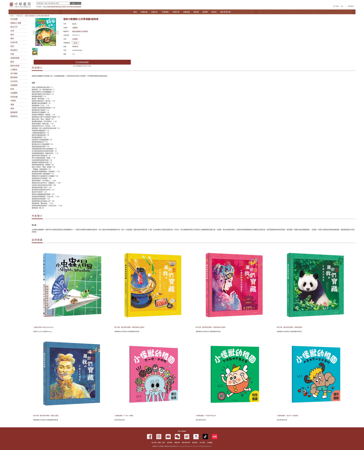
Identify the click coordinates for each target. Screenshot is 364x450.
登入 (342, 6)
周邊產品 (14, 116)
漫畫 (12, 104)
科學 (12, 89)
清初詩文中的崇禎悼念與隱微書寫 (71, 7)
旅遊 (12, 108)
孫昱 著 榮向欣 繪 (119, 420)
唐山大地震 (46, 7)
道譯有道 (58, 7)
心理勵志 (14, 69)
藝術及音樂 (14, 65)
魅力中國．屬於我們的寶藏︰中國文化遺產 (45, 415)
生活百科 (14, 81)
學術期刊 (14, 50)
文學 (12, 30)
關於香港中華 (186, 442)
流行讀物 (14, 73)
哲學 (12, 46)
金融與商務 (14, 58)
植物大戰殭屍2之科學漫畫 (80, 31)
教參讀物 (14, 77)
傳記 (12, 38)
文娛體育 (14, 93)
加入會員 (336, 6)
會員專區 (194, 442)
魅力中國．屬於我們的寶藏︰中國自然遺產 (289, 327)
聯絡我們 (177, 442)
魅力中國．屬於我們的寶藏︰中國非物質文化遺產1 (211, 327)
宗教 (12, 54)
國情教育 (14, 112)
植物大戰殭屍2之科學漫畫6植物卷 (37, 16)
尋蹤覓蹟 (52, 7)
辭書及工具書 (15, 23)
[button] (57, 32)
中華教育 (75, 27)
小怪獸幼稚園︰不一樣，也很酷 (123, 415)
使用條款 (169, 442)
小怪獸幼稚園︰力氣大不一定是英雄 (287, 415)
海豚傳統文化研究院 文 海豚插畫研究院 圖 (126, 331)
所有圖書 (14, 19)
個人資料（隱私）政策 (158, 442)
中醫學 (13, 100)
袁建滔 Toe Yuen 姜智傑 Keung (42, 331)
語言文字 (14, 27)
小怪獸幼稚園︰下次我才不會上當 (206, 415)
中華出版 (19, 16)
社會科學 (14, 42)
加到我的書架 (83, 62)
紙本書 (75, 43)
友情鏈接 (209, 442)
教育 (12, 61)
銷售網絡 (351, 6)
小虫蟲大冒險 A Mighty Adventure (43, 327)
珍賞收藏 (14, 96)
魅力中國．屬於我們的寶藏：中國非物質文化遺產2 (129, 327)
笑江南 (74, 24)
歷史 (12, 34)
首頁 (12, 16)
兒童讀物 (14, 85)
